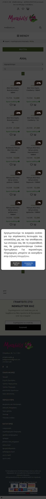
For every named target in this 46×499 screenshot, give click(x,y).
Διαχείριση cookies (28, 264)
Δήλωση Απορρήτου (19, 256)
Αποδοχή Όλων (16, 264)
